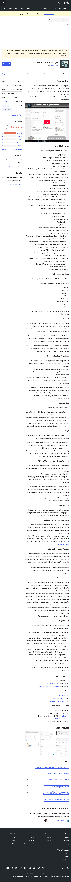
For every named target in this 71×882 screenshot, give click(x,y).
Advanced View (16, 115)
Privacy (66, 844)
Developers (31, 840)
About (67, 834)
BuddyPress (64, 860)
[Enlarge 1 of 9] (67, 734)
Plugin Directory (64, 8)
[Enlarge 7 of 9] (36, 734)
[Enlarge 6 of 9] (52, 747)
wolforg (63, 716)
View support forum (15, 167)
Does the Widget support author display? (55, 779)
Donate (13, 840)
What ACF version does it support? (57, 774)
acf (8, 105)
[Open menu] (3, 3)
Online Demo (62, 695)
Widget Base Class (52, 683)
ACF (58, 681)
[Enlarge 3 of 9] (67, 744)
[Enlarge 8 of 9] (36, 738)
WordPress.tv (29, 844)
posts (4, 105)
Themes (49, 837)
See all (4, 149)
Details (65, 74)
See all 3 (4, 101)
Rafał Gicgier (39, 820)
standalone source (60, 719)
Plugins (49, 840)
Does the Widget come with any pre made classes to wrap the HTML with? (56, 793)
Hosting (66, 840)
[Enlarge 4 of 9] (67, 748)
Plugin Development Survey (57, 701)
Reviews (55, 74)
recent (9, 109)
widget (4, 109)
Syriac (63, 868)
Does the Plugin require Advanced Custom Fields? (52, 768)
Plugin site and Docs (59, 698)
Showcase (48, 834)
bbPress (65, 856)
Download (6, 64)
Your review (18, 149)
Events (15, 837)
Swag (14, 844)
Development (31, 74)
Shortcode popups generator (49, 686)
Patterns (49, 844)
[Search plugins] (49, 20)
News (67, 837)
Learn (33, 834)
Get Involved (12, 834)
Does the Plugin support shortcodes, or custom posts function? (56, 786)
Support (4, 74)
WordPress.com (63, 850)
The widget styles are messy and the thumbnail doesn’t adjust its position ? (56, 800)
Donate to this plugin (15, 184)
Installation (44, 74)
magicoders (54, 66)
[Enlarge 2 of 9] (67, 739)
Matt (66, 853)
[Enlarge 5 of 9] (52, 734)
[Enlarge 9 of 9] (36, 745)
